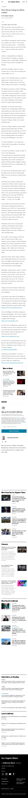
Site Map (3, 768)
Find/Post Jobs (4, 781)
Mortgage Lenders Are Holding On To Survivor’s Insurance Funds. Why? (8, 548)
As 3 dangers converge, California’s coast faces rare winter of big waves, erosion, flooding (19, 631)
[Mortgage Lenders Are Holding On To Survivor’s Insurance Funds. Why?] (22, 550)
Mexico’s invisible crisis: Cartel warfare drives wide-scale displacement (9, 372)
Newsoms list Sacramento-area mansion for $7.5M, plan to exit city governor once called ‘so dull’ (19, 499)
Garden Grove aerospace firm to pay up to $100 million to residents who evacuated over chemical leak (19, 521)
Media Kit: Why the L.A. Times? (21, 780)
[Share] (2, 22)
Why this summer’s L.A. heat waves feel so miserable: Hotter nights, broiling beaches (19, 533)
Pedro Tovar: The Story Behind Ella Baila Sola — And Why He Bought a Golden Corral (8, 582)
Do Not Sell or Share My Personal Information (18, 794)
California (4, 6)
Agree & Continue (14, 431)
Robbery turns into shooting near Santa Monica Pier (13, 723)
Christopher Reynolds (12, 438)
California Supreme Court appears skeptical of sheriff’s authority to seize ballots (19, 510)
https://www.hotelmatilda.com (10, 321)
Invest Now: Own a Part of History (21, 783)
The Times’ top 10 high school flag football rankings (13, 707)
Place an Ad (4, 783)
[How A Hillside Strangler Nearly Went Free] (22, 568)
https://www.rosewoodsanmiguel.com (11, 307)
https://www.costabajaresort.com (10, 336)
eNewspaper (4, 779)
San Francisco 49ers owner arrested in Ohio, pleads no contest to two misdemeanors (19, 618)
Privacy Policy (23, 422)
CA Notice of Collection (5, 794)
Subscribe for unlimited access (7, 766)
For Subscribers (6, 379)
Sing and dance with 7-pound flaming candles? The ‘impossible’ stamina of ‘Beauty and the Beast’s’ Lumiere (13, 702)
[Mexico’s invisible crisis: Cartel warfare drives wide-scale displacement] (21, 373)
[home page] (14, 1)
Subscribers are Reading (10, 677)
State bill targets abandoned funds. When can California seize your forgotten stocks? (18, 642)
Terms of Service (18, 417)
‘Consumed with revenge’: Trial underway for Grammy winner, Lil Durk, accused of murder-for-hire (19, 608)
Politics (13, 495)
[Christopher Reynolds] (3, 438)
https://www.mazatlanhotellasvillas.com (12, 363)
